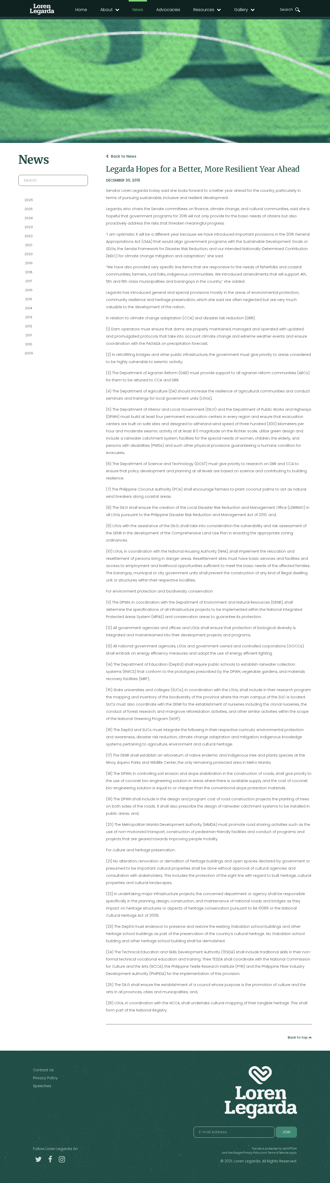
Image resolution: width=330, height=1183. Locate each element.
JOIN (286, 1132)
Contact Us (43, 1070)
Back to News (123, 156)
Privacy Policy (45, 1078)
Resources (203, 10)
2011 (29, 335)
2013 (28, 317)
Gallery (241, 10)
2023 (28, 227)
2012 (28, 326)
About (106, 10)
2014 (28, 308)
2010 (28, 344)
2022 (28, 236)
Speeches (42, 1085)
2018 (28, 272)
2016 (28, 290)
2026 (28, 200)
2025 (28, 209)
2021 (28, 245)
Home (81, 10)
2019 (28, 263)
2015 (28, 299)
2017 (28, 281)
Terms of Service (278, 1153)
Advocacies (168, 10)
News (138, 10)
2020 (28, 254)
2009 (28, 353)
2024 (28, 218)
